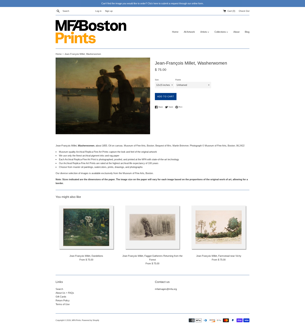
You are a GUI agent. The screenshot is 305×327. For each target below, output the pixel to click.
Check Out (244, 11)
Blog (247, 31)
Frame (178, 80)
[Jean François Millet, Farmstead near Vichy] (218, 227)
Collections (220, 31)
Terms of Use (63, 304)
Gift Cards (61, 296)
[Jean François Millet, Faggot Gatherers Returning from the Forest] (152, 227)
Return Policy (63, 300)
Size (157, 80)
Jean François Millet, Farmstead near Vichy (218, 255)
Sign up (109, 11)
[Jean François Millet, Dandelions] (86, 227)
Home (175, 31)
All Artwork (189, 31)
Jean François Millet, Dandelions (86, 255)
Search (59, 289)
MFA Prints (76, 320)
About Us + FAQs (65, 292)
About (236, 31)
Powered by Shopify (90, 320)
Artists (204, 31)
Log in (98, 11)
